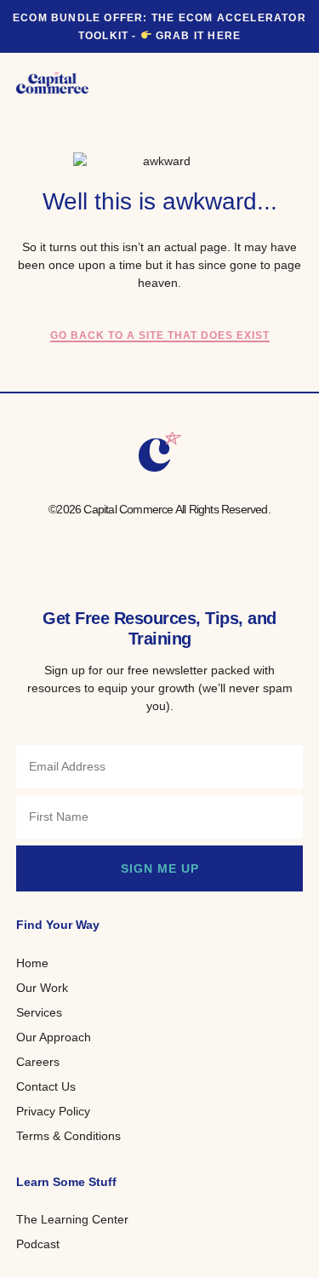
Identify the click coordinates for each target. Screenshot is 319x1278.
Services (39, 1012)
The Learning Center (72, 1219)
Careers (38, 1062)
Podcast (38, 1244)
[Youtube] (177, 543)
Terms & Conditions (68, 1136)
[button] (290, 82)
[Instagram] (143, 543)
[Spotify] (211, 543)
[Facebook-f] (109, 543)
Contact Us (46, 1086)
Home (32, 963)
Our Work (42, 987)
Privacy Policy (53, 1111)
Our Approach (53, 1037)
